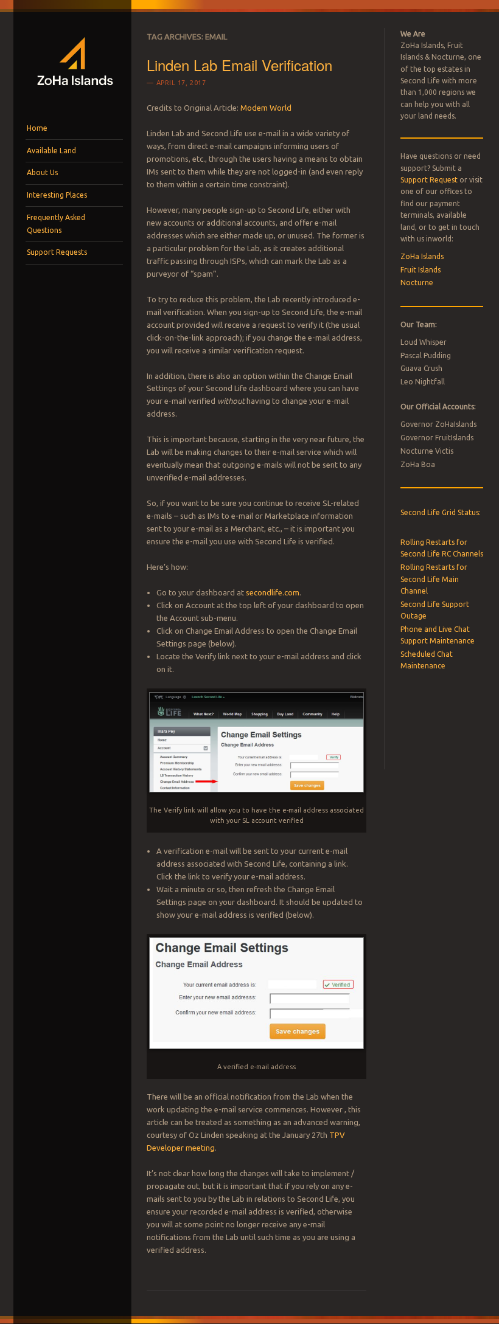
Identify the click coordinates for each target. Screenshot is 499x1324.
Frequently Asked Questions (56, 223)
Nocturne (416, 282)
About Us (42, 172)
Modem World (265, 107)
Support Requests (57, 252)
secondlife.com (272, 592)
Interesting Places (57, 195)
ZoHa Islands (422, 256)
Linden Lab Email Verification (239, 64)
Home (37, 128)
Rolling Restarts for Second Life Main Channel (433, 579)
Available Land (51, 150)
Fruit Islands (420, 270)
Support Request (429, 180)
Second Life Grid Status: (440, 512)
